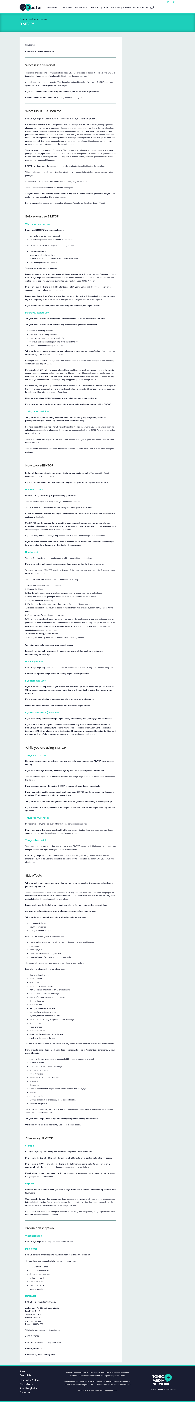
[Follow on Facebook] (163, 2)
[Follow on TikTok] (173, 2)
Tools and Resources (74, 7)
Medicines (52, 7)
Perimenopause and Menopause (128, 7)
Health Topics (98, 7)
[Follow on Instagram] (168, 2)
